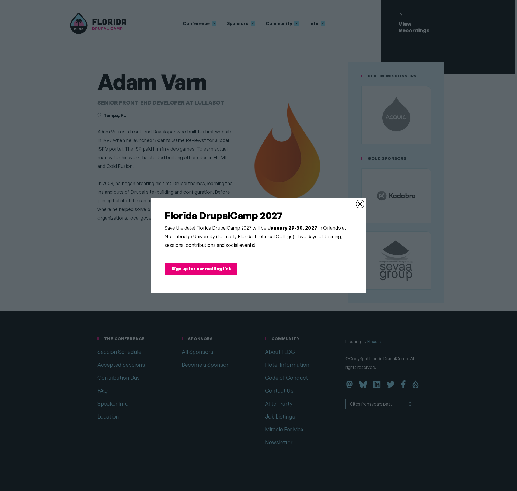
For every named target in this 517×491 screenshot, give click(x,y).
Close (360, 204)
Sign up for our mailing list (201, 268)
